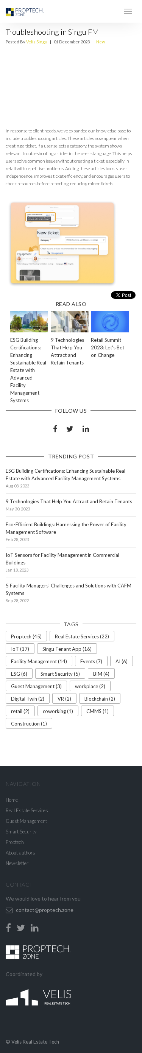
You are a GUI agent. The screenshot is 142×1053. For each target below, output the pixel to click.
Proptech (15, 842)
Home (12, 800)
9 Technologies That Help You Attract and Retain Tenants (69, 501)
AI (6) (121, 661)
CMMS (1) (97, 711)
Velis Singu (36, 41)
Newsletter (17, 863)
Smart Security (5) (60, 674)
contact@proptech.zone (44, 910)
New (100, 41)
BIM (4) (101, 674)
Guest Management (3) (36, 686)
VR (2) (64, 699)
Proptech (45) (26, 636)
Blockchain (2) (99, 699)
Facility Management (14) (39, 661)
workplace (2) (90, 686)
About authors (20, 853)
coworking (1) (58, 711)
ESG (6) (19, 674)
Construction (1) (29, 724)
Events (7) (91, 661)
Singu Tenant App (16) (67, 649)
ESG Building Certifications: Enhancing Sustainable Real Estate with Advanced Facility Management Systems (28, 370)
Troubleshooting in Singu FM (52, 31)
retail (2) (20, 711)
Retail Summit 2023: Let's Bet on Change (107, 347)
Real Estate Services (27, 810)
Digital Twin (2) (27, 699)
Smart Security (21, 832)
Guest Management (26, 821)
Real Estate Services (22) (82, 636)
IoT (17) (20, 649)
